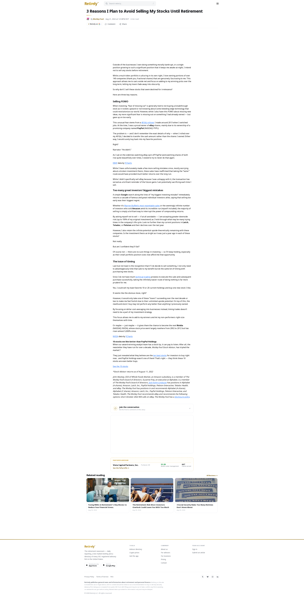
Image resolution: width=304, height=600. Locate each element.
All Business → (212, 475)
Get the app (133, 556)
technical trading (142, 277)
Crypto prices (134, 553)
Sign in (194, 549)
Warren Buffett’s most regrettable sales (142, 205)
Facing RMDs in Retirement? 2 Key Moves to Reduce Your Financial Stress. (107, 506)
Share (124, 24)
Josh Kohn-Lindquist (158, 382)
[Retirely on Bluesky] (208, 577)
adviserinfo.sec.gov (93, 589)
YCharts (128, 163)
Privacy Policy (89, 577)
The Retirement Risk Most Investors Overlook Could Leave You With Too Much (151, 506)
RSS (112, 577)
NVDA (115, 336)
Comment (111, 24)
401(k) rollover (147, 122)
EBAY (115, 163)
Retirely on (95, 24)
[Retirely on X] (203, 577)
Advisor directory (135, 549)
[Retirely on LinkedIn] (218, 577)
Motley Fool (98, 19)
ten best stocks (160, 355)
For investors (166, 556)
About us (164, 549)
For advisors (165, 553)
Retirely (91, 3)
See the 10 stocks (120, 366)
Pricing (163, 559)
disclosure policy (182, 397)
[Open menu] (217, 3)
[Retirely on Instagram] (213, 577)
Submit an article (198, 553)
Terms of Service (102, 577)
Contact (164, 563)
